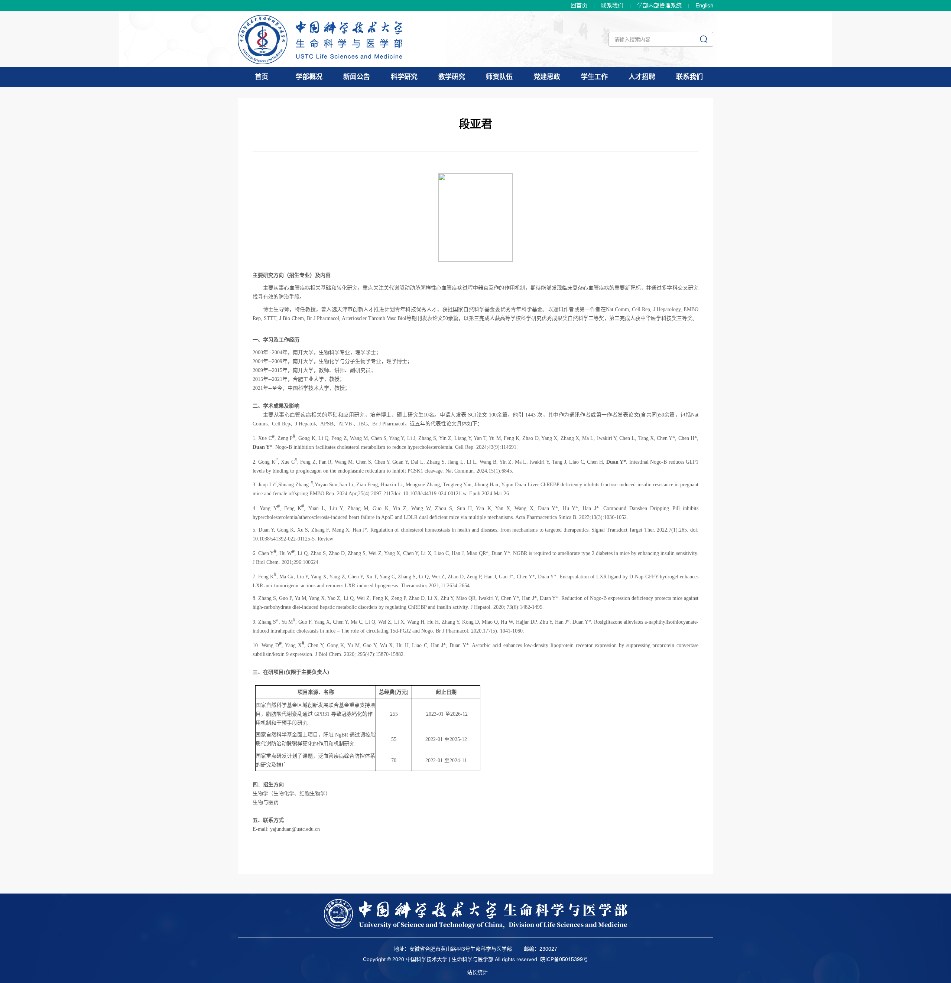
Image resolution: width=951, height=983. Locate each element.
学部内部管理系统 (659, 5)
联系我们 (612, 5)
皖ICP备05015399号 (564, 959)
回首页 (579, 5)
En (704, 5)
